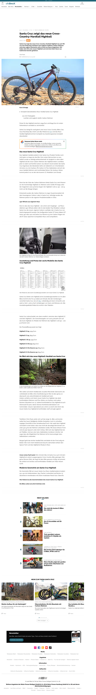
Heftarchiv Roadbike (29, 671)
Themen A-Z (43, 659)
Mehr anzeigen (42, 620)
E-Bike (32, 6)
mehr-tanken (55, 688)
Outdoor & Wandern (19, 659)
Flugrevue (42, 688)
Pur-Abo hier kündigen (59, 659)
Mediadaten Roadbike (37, 654)
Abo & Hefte (72, 671)
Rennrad (26, 6)
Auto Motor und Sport (15, 688)
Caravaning (30, 688)
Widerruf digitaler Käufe (73, 659)
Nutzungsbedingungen (32, 665)
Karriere (73, 665)
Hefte (46, 0)
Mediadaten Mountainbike (23, 654)
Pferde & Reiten (35, 659)
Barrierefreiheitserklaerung (63, 665)
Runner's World (41, 690)
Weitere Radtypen (48, 6)
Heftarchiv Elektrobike (41, 671)
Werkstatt (77, 6)
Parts (56, 6)
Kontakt (12, 665)
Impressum (18, 665)
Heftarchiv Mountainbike (16, 671)
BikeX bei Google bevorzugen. (44, 146)
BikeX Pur (50, 659)
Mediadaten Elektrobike (50, 654)
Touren (66, 6)
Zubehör (61, 6)
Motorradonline (71, 688)
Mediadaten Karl (74, 654)
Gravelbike (39, 6)
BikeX (24, 688)
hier (50, 131)
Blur (40, 301)
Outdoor (79, 688)
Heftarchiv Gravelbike (53, 671)
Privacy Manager (51, 665)
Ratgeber (71, 6)
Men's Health (63, 688)
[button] (43, 82)
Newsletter (4, 6)
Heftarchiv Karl (63, 671)
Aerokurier (6, 688)
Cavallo (36, 688)
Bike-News (11, 6)
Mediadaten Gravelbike (63, 654)
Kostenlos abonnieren (16, 640)
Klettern (27, 659)
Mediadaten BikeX (11, 654)
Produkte (50, 0)
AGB (24, 665)
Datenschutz (42, 665)
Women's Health (50, 690)
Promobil (33, 690)
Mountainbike (18, 6)
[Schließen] (64, 141)
